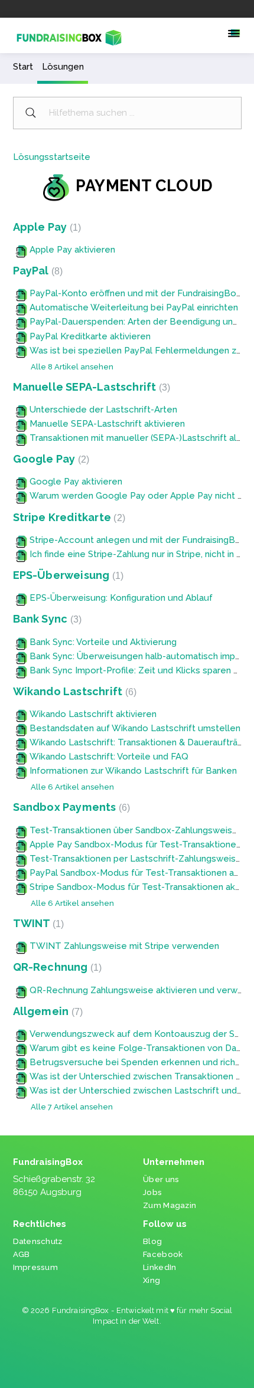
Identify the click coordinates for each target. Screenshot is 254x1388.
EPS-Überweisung (67, 575)
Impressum (35, 1267)
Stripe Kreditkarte (67, 517)
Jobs (152, 1192)
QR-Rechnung (56, 967)
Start (23, 66)
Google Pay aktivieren (76, 481)
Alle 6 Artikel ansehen (72, 787)
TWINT (37, 923)
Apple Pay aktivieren (72, 249)
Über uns (161, 1179)
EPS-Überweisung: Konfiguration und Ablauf (121, 597)
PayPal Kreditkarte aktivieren (90, 336)
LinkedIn (159, 1267)
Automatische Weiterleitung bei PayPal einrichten (134, 307)
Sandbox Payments (70, 807)
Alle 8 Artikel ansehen (72, 366)
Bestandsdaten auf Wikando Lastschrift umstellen (135, 728)
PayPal (36, 270)
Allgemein (46, 1011)
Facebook (163, 1254)
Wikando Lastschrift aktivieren (93, 714)
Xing (151, 1280)
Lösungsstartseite (51, 157)
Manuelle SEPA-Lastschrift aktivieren (107, 423)
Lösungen (63, 66)
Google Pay (50, 459)
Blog (152, 1241)
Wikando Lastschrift (73, 691)
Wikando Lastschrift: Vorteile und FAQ (109, 756)
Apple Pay (45, 227)
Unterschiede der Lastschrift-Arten (103, 409)
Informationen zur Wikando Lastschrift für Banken (133, 770)
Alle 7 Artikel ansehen (72, 1106)
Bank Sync (46, 619)
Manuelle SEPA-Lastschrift (90, 387)
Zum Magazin (169, 1205)
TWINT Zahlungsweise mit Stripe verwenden (124, 946)
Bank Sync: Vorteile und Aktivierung (103, 642)
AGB (21, 1254)
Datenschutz (38, 1241)
